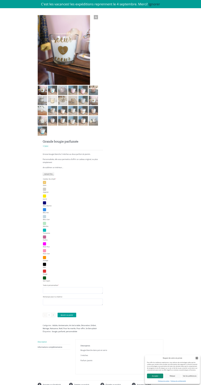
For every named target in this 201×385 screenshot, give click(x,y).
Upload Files (48, 174)
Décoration (85, 325)
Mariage (46, 328)
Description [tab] (42, 342)
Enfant (93, 325)
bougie (54, 331)
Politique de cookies (163, 381)
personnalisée (71, 331)
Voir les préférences (189, 376)
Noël (60, 328)
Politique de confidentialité (178, 381)
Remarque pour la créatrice (52, 297)
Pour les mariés (69, 328)
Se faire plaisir (91, 328)
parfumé (61, 331)
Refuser (172, 376)
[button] (197, 358)
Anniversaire (63, 325)
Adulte (55, 325)
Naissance (54, 328)
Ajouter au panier (67, 315)
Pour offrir (81, 328)
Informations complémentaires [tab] (50, 347)
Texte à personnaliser (54, 285)
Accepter (155, 376)
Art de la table (74, 325)
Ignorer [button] (154, 4)
